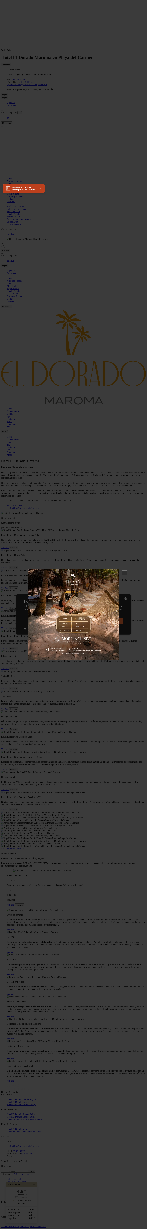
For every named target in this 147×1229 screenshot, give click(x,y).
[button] (24, 188)
